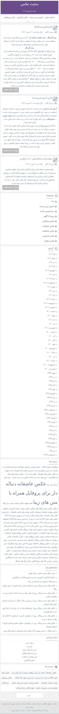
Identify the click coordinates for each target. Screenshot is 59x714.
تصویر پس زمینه (36, 17)
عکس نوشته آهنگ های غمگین (41, 509)
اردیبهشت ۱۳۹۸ (49, 455)
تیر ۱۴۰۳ (52, 274)
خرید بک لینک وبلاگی (29, 653)
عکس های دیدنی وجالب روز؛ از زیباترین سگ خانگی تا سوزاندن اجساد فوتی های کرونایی (29, 602)
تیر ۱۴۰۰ (52, 356)
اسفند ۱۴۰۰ (50, 332)
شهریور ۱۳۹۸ (50, 443)
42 (53, 202)
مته (44, 38)
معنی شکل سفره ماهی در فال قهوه (42, 573)
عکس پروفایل (9, 17)
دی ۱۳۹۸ (52, 426)
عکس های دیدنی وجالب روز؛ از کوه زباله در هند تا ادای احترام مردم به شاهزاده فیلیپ (29, 594)
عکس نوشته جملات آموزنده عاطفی (16, 509)
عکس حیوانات (48, 226)
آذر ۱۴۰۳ (52, 266)
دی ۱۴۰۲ (52, 291)
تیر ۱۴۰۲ (52, 295)
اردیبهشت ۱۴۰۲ (49, 303)
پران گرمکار (51, 38)
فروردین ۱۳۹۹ (50, 414)
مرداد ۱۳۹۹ (51, 397)
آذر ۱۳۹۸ (52, 430)
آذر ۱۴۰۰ (52, 336)
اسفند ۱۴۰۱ (50, 311)
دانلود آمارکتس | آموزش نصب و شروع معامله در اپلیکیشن (33, 577)
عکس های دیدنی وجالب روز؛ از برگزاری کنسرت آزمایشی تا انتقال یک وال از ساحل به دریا (29, 617)
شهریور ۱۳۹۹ (50, 393)
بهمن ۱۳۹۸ (51, 422)
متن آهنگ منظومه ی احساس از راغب (41, 581)
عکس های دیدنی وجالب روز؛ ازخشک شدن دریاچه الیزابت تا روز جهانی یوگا (29, 587)
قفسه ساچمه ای (35, 38)
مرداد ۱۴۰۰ (51, 352)
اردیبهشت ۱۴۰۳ (49, 283)
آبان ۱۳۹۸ (51, 434)
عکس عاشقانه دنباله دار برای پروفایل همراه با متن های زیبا (32, 493)
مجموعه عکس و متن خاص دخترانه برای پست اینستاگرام (27, 557)
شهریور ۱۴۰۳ (50, 270)
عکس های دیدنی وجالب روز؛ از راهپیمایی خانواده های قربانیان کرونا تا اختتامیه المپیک (29, 625)
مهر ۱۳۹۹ (51, 389)
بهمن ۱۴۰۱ (51, 315)
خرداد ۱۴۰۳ (51, 279)
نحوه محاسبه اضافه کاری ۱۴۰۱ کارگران (36, 159)
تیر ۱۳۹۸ (52, 451)
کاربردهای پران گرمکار (43, 27)
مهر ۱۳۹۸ (51, 438)
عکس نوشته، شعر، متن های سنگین (25, 683)
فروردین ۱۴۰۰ (50, 369)
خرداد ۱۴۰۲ (51, 299)
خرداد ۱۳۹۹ (51, 406)
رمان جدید (29, 643)
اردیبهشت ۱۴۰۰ (49, 365)
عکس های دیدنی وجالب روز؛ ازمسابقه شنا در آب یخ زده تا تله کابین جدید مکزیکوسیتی (29, 610)
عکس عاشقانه (48, 231)
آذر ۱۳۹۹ (52, 381)
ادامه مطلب (8, 90)
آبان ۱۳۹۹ (51, 385)
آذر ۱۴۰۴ (52, 254)
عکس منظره (49, 241)
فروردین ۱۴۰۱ (50, 328)
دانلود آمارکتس (29, 660)
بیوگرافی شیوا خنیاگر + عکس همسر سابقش (41, 467)
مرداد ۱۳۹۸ (51, 447)
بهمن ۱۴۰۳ (51, 258)
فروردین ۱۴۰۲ (50, 307)
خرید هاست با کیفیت (29, 657)
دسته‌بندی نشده (47, 211)
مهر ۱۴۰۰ (51, 344)
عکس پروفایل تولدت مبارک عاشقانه (25, 537)
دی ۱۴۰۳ (52, 262)
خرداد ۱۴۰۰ (51, 361)
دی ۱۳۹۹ (52, 377)
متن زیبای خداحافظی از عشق (21, 547)
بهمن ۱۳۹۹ (51, 373)
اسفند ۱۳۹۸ (50, 418)
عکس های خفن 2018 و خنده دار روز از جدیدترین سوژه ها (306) (34, 519)
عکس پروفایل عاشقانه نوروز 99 (37, 543)
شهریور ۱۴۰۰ (50, 348)
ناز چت (29, 646)
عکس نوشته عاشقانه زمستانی (46, 512)
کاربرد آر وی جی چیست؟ (42, 98)
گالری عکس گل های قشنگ (25, 561)
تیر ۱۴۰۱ (52, 324)
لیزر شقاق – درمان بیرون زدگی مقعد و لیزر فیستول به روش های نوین (29, 631)
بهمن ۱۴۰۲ (51, 287)
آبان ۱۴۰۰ (51, 340)
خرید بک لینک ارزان (29, 650)
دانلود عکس (50, 17)
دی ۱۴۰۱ (52, 320)
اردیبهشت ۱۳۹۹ (49, 410)
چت (28, 695)
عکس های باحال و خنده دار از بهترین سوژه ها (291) (24, 515)
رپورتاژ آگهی (49, 32)
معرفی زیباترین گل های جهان (47, 561)
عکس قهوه (28, 503)
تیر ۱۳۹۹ (52, 402)
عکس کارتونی (22, 17)
